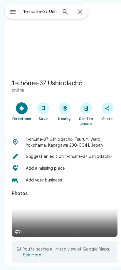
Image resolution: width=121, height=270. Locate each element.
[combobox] (40, 11)
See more (32, 255)
